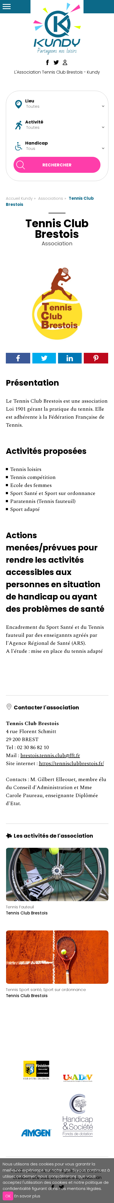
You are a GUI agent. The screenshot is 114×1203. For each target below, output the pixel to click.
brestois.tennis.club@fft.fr (50, 756)
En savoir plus (27, 1196)
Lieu (29, 101)
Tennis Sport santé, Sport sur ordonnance (46, 989)
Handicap (36, 143)
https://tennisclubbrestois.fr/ (71, 764)
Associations (50, 198)
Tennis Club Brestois (27, 913)
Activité (34, 122)
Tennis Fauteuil (20, 907)
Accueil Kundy (19, 198)
